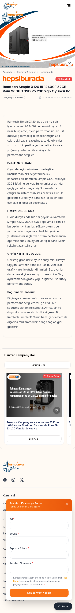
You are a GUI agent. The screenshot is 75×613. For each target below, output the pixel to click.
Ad (12, 518)
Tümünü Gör (37, 364)
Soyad (14, 533)
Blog (5, 509)
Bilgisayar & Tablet (26, 72)
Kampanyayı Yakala (39, 592)
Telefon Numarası (21, 563)
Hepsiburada (46, 72)
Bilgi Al (34, 438)
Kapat (65, 606)
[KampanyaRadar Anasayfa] (10, 5)
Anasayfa (7, 72)
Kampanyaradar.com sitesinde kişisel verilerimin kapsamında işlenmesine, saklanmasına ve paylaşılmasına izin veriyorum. (40, 581)
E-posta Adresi (19, 548)
